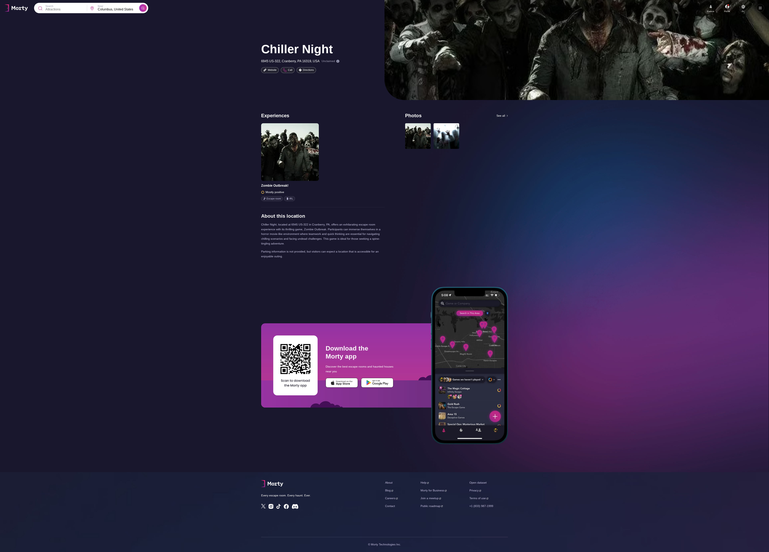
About (389, 482)
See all (500, 115)
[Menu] (760, 8)
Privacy (474, 490)
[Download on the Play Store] (377, 383)
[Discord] (295, 506)
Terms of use (477, 498)
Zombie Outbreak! (274, 185)
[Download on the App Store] (342, 383)
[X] (263, 506)
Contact (390, 506)
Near (100, 6)
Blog (388, 490)
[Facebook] (286, 506)
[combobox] (118, 9)
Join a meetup (430, 498)
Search (49, 6)
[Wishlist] (284, 152)
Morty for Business (432, 490)
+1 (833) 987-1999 (481, 506)
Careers (390, 498)
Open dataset (478, 482)
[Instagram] (271, 506)
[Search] (143, 8)
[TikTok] (278, 506)
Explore (710, 11)
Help (423, 482)
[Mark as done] (296, 152)
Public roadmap (430, 506)
